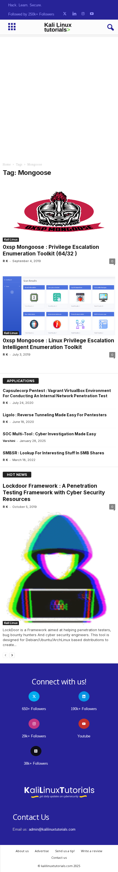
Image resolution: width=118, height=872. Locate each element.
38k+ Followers (36, 763)
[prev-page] (5, 655)
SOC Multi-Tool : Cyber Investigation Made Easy (49, 433)
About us (22, 851)
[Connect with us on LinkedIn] (74, 14)
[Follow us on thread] (35, 751)
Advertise (42, 851)
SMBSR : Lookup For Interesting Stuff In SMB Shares (53, 452)
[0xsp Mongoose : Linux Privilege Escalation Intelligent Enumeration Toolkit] (59, 305)
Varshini (9, 441)
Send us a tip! (65, 851)
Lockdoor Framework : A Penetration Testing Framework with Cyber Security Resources (54, 492)
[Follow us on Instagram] (83, 14)
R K (5, 261)
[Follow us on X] (65, 14)
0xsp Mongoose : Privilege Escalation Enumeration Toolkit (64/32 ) (51, 250)
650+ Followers (34, 709)
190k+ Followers (84, 709)
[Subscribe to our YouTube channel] (92, 14)
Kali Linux (11, 239)
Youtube (83, 736)
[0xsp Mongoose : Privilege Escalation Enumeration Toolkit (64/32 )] (59, 212)
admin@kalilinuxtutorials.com (52, 829)
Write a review (91, 851)
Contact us (59, 857)
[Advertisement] (59, 96)
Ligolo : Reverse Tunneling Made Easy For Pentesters (55, 414)
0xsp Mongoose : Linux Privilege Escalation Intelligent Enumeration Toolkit (58, 343)
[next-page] (12, 655)
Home (7, 164)
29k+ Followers (34, 736)
